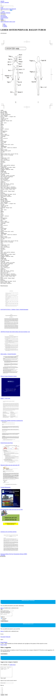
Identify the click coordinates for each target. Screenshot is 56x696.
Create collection (4, 621)
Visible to (3, 617)
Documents (3, 636)
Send (6, 694)
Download (3, 555)
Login (2, 7)
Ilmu (4, 24)
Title (1, 609)
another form (12, 664)
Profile (2, 19)
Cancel (2, 694)
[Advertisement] (28, 37)
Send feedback (4, 653)
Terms (5, 644)
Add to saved (12, 21)
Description (5, 611)
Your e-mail (3, 678)
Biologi (4, 25)
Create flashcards (12, 8)
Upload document (5, 8)
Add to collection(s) (5, 21)
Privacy (2, 644)
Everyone (4, 618)
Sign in (2, 608)
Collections (7, 12)
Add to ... (3, 20)
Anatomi (5, 26)
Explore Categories (5, 2)
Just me (3, 619)
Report (2, 642)
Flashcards (3, 12)
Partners (5, 642)
